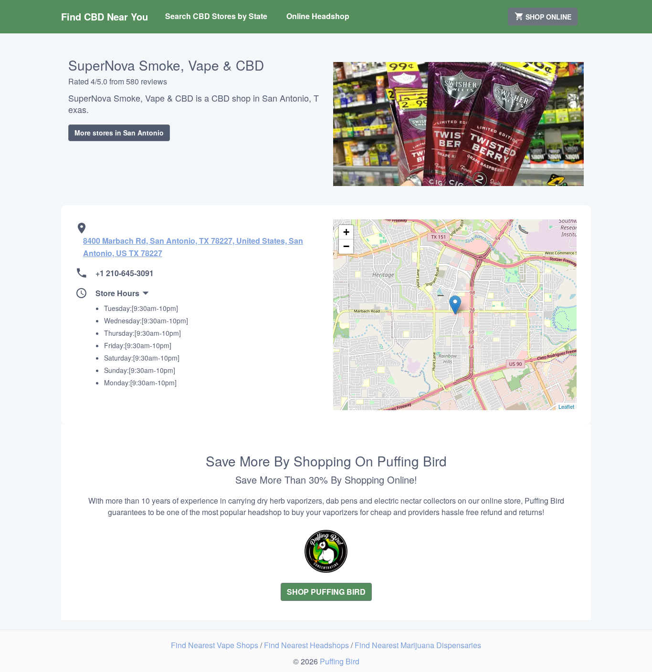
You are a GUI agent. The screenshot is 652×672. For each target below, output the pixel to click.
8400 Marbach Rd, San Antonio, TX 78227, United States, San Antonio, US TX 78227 (193, 246)
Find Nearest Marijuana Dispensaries (418, 645)
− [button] (346, 246)
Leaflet (566, 406)
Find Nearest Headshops (307, 645)
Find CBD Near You (104, 16)
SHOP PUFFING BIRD (326, 591)
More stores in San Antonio (119, 132)
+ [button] (346, 232)
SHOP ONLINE (547, 16)
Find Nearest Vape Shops (215, 645)
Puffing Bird (339, 661)
